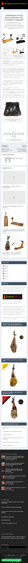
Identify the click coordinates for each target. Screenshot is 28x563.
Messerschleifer (7, 25)
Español (6, 266)
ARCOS (7, 24)
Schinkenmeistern (12, 27)
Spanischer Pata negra (9, 558)
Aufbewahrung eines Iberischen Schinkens (12, 431)
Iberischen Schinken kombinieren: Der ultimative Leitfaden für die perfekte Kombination (13, 470)
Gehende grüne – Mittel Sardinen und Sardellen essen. (12, 187)
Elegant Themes (11, 555)
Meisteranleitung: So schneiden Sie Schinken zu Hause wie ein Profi (15, 476)
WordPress (23, 555)
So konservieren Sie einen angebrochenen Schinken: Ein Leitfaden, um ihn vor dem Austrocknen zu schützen (14, 457)
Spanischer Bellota (18, 557)
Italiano (6, 276)
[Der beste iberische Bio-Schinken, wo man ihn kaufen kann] (3, 488)
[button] (11, 560)
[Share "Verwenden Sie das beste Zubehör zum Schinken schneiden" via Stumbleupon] (23, 134)
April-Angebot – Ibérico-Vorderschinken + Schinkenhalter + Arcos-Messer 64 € (13, 253)
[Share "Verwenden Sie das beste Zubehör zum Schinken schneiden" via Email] (12, 136)
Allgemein (12, 459)
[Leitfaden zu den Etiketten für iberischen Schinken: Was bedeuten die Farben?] (3, 464)
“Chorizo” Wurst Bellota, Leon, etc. (9, 523)
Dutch (5, 278)
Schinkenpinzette (20, 27)
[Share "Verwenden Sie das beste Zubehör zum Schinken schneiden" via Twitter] (7, 134)
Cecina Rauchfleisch (5, 520)
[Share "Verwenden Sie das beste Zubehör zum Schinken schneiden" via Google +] (10, 134)
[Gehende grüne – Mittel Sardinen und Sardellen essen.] (14, 177)
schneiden (10, 28)
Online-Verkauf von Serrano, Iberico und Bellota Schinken (12, 512)
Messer (13, 24)
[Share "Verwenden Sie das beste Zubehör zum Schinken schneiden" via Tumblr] (12, 134)
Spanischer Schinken (9, 557)
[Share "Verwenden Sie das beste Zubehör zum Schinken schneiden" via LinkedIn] (18, 134)
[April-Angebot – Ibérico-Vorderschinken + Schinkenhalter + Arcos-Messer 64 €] (14, 243)
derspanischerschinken (13, 22)
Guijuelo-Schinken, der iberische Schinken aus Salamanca (13, 438)
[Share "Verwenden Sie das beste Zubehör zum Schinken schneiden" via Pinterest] (15, 134)
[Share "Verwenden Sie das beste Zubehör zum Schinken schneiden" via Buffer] (20, 134)
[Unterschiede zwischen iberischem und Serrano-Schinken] (3, 482)
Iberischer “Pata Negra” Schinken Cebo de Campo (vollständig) (12, 502)
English (6, 268)
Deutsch (6, 273)
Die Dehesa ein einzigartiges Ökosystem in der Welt (13, 207)
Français (6, 271)
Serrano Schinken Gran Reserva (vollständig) (11, 507)
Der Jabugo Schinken (7, 434)
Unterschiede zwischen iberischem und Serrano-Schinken (14, 482)
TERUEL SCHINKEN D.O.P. (8, 445)
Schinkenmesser (8, 81)
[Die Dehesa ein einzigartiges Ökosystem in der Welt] (14, 197)
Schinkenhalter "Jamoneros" (7, 516)
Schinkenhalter (14, 25)
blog (10, 24)
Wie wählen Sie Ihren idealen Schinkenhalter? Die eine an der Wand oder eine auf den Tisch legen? (14, 231)
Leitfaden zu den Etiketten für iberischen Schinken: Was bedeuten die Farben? (14, 464)
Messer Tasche (18, 24)
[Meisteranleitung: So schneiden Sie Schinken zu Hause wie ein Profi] (3, 476)
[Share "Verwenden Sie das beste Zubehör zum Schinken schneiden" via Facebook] (5, 134)
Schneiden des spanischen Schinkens (11, 442)
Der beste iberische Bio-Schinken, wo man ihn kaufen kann (15, 488)
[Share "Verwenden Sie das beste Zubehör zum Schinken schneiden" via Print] (15, 136)
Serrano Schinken (19, 558)
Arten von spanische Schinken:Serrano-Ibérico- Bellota (13, 427)
